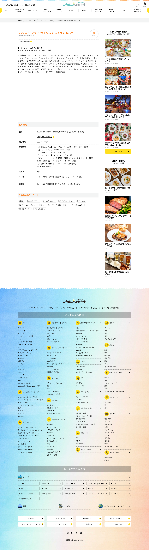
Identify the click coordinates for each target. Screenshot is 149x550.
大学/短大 (50, 432)
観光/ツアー (27, 422)
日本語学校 (50, 446)
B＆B (48, 336)
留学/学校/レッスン (58, 419)
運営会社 (31, 518)
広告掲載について (89, 518)
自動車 (111, 323)
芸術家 (106, 435)
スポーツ (21, 411)
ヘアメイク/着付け (82, 339)
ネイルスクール (52, 441)
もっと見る (118, 151)
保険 (106, 380)
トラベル (107, 402)
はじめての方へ (60, 518)
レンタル (55, 400)
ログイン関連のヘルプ (117, 518)
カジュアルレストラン (25, 353)
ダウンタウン (46, 494)
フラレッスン (80, 386)
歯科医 (78, 441)
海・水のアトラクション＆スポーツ (30, 430)
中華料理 (21, 358)
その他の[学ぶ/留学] (53, 452)
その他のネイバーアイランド (114, 506)
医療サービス (80, 443)
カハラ (21, 489)
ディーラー (108, 328)
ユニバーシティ (116, 489)
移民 (106, 353)
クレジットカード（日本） (85, 416)
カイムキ (45, 489)
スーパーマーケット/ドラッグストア (30, 400)
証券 (106, 386)
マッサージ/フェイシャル (55, 438)
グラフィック (109, 430)
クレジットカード (110, 383)
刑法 (106, 364)
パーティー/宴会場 (82, 342)
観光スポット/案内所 (25, 452)
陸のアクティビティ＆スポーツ (28, 433)
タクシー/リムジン (82, 397)
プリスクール (51, 427)
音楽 (48, 444)
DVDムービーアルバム (54, 383)
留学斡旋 (50, 449)
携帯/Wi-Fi (50, 410)
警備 (106, 444)
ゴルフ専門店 (80, 366)
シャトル (79, 399)
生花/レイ (21, 413)
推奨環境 (89, 524)
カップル (82, 201)
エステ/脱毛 (51, 361)
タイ (19, 367)
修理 (106, 336)
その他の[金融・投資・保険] (114, 391)
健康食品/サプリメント (55, 372)
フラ (82, 378)
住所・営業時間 (24, 41)
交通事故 (107, 355)
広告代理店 (108, 424)
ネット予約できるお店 (28, 5)
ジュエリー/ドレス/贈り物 (85, 347)
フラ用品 (79, 383)
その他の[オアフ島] (25, 499)
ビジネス (112, 414)
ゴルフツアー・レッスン (84, 372)
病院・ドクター (85, 433)
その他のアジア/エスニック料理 (29, 386)
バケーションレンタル (54, 331)
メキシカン (21, 369)
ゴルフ (82, 361)
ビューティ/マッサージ (60, 347)
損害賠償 (107, 358)
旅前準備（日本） (86, 408)
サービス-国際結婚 (53, 391)
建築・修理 (108, 457)
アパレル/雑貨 (23, 402)
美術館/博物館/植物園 (25, 449)
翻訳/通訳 (107, 419)
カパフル (90, 489)
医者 (77, 438)
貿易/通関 (107, 441)
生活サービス (114, 397)
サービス (55, 378)
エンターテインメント (25, 441)
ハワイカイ (114, 494)
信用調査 (107, 438)
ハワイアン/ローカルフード (27, 350)
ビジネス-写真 (109, 432)
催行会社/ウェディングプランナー (87, 331)
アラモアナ (45, 484)
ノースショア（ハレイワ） (96, 484)
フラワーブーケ (81, 336)
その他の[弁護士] (110, 366)
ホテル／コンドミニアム (55, 328)
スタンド (107, 331)
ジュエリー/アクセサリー (26, 405)
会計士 (106, 377)
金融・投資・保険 (115, 372)
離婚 (106, 361)
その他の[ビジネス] (111, 446)
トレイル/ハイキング (25, 447)
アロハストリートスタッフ (31, 524)
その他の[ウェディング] (84, 355)
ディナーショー (23, 378)
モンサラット (69, 489)
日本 (24, 506)
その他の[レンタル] (53, 413)
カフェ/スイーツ (23, 355)
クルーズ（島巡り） (53, 342)
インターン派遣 (52, 455)
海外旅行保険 (80, 419)
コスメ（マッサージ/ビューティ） (58, 364)
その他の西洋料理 (24, 383)
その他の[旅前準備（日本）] (85, 424)
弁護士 (111, 345)
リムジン (79, 350)
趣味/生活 (21, 416)
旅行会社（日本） (82, 413)
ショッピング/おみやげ (31, 392)
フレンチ (21, 372)
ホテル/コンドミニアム (60, 323)
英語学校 (50, 424)
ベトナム (21, 364)
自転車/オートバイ (53, 408)
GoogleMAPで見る (44, 137)
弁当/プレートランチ (25, 344)
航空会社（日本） (82, 427)
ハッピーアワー (33, 201)
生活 (106, 408)
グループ (70, 205)
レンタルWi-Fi (80, 421)
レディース (24, 205)
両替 (48, 389)
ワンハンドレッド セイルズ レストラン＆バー (45, 32)
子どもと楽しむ (39, 209)
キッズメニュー (49, 201)
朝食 (21, 201)
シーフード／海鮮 (55, 205)
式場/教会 (79, 344)
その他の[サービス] (53, 394)
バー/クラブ (22, 375)
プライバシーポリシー (60, 524)
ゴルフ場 (79, 369)
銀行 (48, 386)
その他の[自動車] (110, 339)
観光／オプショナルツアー (27, 427)
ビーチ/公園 (22, 444)
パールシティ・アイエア (96, 494)
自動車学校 (50, 435)
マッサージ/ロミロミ (54, 353)
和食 (19, 339)
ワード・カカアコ (70, 484)
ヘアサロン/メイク (53, 358)
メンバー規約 (117, 524)
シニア (80, 205)
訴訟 (106, 350)
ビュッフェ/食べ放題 (25, 342)
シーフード (21, 331)
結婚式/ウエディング (87, 323)
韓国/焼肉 (21, 361)
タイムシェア (51, 333)
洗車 (106, 333)
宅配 (19, 380)
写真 (77, 328)
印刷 (106, 427)
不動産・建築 (114, 452)
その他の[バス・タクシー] (84, 402)
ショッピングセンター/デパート (29, 397)
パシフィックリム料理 (25, 336)
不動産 (106, 460)
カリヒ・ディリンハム (26, 494)
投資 (106, 389)
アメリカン (21, 333)
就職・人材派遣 (85, 449)
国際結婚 (79, 333)
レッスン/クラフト (24, 438)
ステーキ (21, 328)
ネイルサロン (51, 355)
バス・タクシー (85, 392)
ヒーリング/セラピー (54, 369)
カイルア (113, 484)
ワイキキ (22, 484)
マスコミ (107, 421)
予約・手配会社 (52, 339)
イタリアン (21, 347)
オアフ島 (26, 477)
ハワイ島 (67, 506)
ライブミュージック (67, 201)
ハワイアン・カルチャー (55, 430)
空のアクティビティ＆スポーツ (28, 436)
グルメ (25, 323)
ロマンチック (24, 209)
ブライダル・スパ (82, 353)
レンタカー (50, 405)
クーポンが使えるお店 (11, 5)
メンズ (35, 205)
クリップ (94, 35)
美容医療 (50, 366)
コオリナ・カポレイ (71, 494)
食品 (19, 408)
